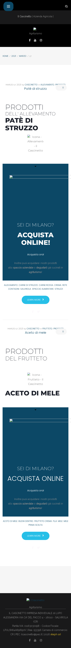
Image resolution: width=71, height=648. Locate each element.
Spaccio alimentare (43, 288)
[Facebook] (30, 40)
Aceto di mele (35, 332)
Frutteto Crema (43, 521)
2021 (13, 56)
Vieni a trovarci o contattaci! (35, 276)
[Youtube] (35, 40)
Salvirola (25, 288)
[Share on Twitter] (38, 311)
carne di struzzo (28, 285)
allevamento (11, 285)
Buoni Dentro (25, 521)
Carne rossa (46, 285)
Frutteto (47, 328)
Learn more (34, 299)
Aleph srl (55, 634)
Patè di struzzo (35, 88)
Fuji (55, 521)
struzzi (59, 288)
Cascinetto (31, 84)
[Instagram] (41, 40)
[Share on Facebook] (32, 311)
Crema (57, 285)
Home (5, 56)
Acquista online (35, 478)
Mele (60, 521)
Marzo (22, 56)
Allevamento (47, 84)
